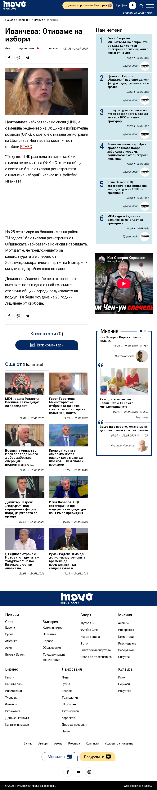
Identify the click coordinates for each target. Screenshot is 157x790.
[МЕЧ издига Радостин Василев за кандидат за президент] (24, 384)
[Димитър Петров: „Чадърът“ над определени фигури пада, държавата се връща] (24, 487)
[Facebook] (67, 772)
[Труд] (77, 598)
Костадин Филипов (122, 445)
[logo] (14, 5)
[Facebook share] (9, 58)
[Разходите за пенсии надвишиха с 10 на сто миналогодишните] (124, 381)
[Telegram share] (27, 58)
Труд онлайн (25, 48)
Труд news (141, 417)
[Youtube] (78, 772)
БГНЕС (26, 146)
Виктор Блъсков (124, 356)
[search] (141, 6)
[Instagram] (89, 772)
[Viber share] (18, 58)
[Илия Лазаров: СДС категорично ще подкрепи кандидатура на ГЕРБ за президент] (68, 487)
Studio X (147, 785)
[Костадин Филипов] (142, 445)
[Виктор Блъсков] (142, 356)
